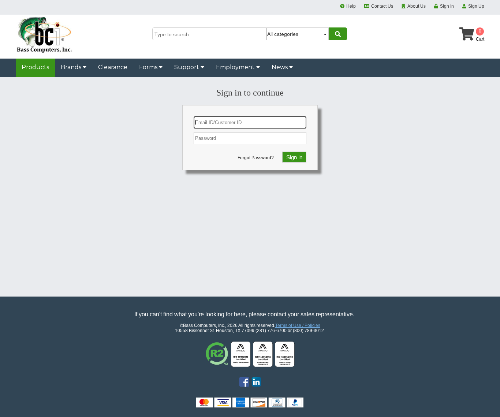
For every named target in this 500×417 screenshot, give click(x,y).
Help (351, 6)
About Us (416, 6)
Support (187, 67)
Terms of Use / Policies (297, 325)
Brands (72, 67)
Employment (236, 67)
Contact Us (382, 6)
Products (35, 67)
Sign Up (476, 6)
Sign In (447, 6)
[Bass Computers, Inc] (44, 51)
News (280, 67)
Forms (149, 67)
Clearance (112, 67)
